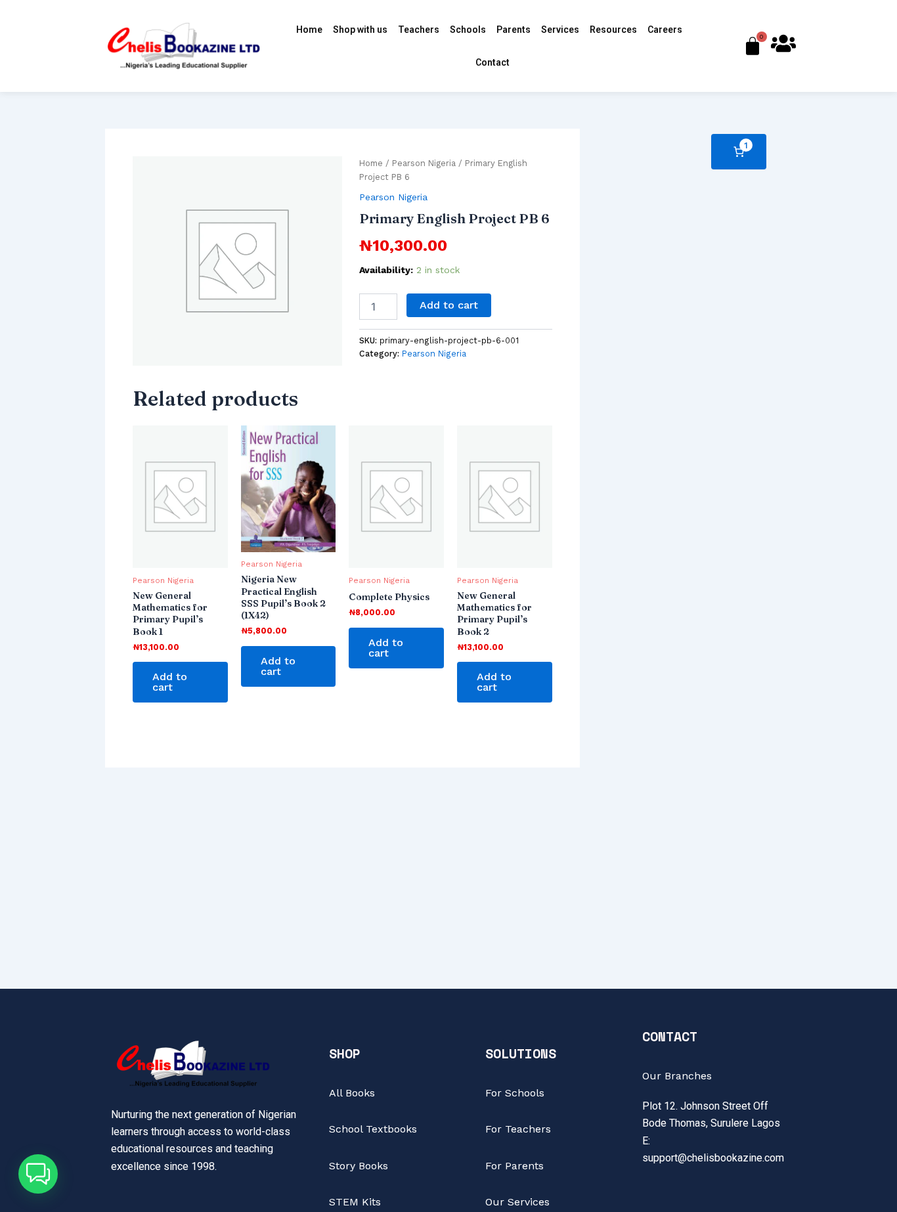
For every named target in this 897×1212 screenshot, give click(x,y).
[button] (38, 1174)
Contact (492, 62)
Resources (613, 29)
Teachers (418, 29)
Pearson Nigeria (424, 163)
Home (309, 29)
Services (560, 29)
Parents (513, 29)
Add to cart (449, 305)
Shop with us (360, 29)
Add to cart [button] (169, 681)
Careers (664, 29)
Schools (468, 29)
